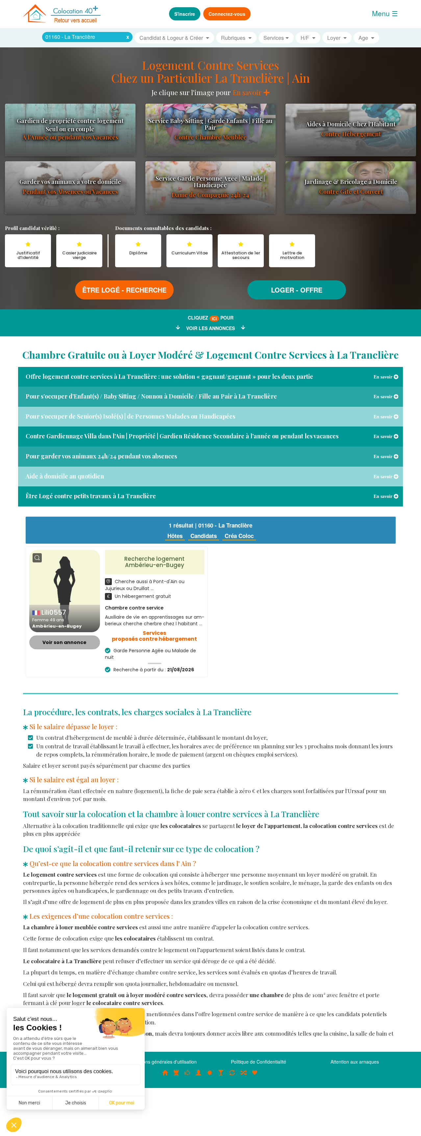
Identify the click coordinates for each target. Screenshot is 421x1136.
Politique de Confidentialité (258, 1061)
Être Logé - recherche (124, 290)
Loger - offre (296, 290)
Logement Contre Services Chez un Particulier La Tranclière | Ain (210, 71)
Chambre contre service (134, 608)
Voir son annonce (64, 642)
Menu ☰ (385, 13)
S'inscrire (184, 14)
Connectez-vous (227, 14)
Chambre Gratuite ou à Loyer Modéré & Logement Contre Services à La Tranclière (210, 354)
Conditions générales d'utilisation (162, 1061)
